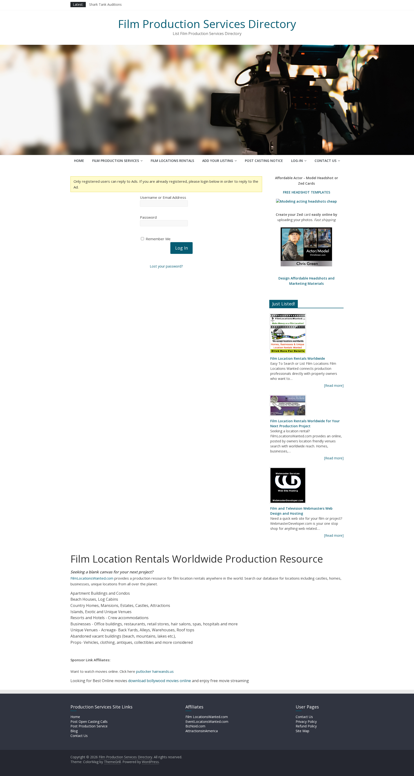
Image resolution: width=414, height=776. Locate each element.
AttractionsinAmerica (201, 731)
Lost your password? (166, 266)
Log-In (297, 160)
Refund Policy (306, 726)
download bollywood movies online (159, 680)
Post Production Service (89, 726)
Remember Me (158, 238)
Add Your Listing (217, 160)
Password (148, 217)
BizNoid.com (195, 726)
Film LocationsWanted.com (206, 716)
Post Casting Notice (264, 160)
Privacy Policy (306, 721)
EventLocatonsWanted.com (206, 721)
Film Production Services (115, 160)
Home (79, 160)
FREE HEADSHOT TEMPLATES (306, 192)
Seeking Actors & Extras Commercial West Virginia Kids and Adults (140, 4)
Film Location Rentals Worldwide (297, 358)
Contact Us (325, 160)
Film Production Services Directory (207, 23)
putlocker (144, 671)
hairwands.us (163, 671)
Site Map (302, 731)
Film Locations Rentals (172, 160)
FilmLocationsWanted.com (91, 578)
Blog (74, 731)
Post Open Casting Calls (89, 721)
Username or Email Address (163, 197)
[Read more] (334, 385)
